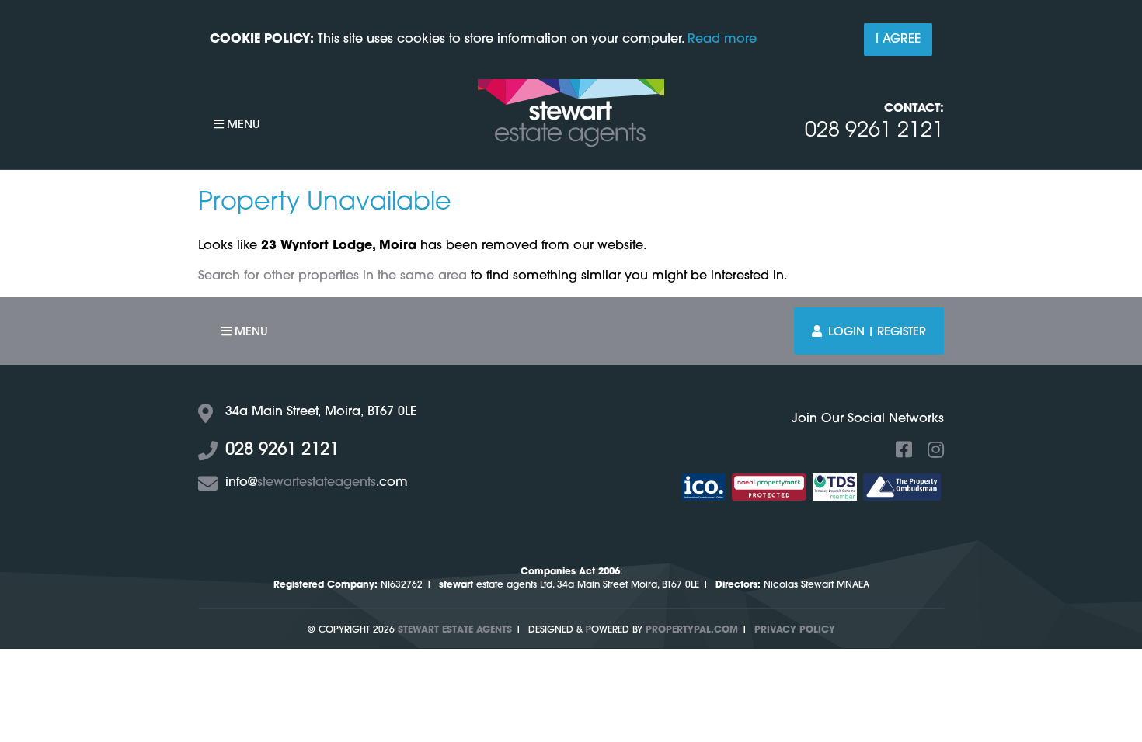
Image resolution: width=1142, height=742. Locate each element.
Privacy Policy (794, 630)
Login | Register (877, 332)
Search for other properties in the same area (332, 276)
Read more (722, 39)
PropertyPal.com (692, 630)
